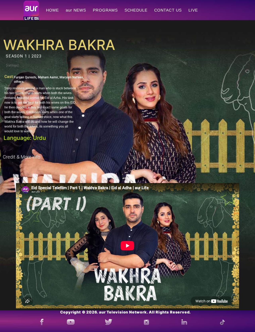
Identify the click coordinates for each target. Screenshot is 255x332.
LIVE (193, 10)
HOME (52, 10)
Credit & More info (21, 157)
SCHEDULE (136, 10)
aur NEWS (76, 10)
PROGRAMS (105, 10)
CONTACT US (168, 10)
